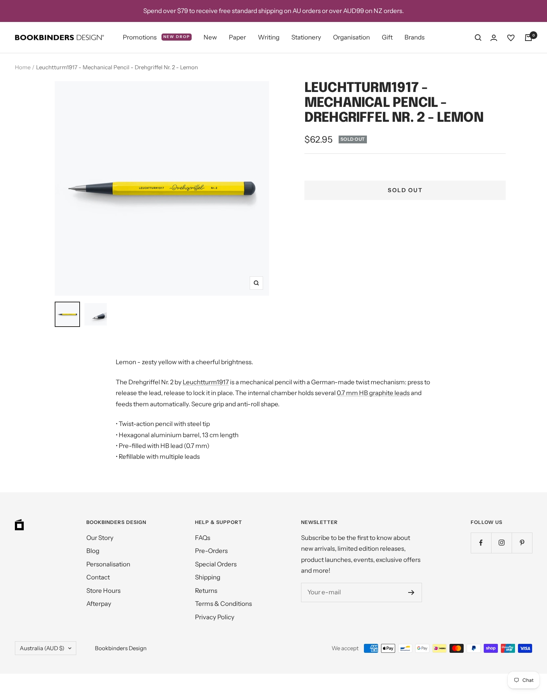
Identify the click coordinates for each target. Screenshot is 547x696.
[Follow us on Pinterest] (522, 543)
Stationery (306, 37)
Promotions (156, 37)
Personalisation (108, 564)
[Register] (411, 592)
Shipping (207, 577)
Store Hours (103, 590)
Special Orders (216, 564)
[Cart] (528, 37)
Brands (414, 37)
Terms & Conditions (223, 603)
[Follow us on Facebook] (481, 543)
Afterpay (98, 603)
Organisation (351, 37)
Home (23, 67)
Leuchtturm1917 (206, 382)
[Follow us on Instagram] (501, 543)
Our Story (99, 537)
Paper (237, 37)
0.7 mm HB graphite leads (373, 393)
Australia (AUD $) (42, 648)
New (210, 37)
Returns (206, 590)
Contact (98, 577)
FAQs (202, 537)
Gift (387, 37)
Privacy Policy (214, 617)
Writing (268, 37)
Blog (92, 550)
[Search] (478, 37)
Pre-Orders (211, 550)
